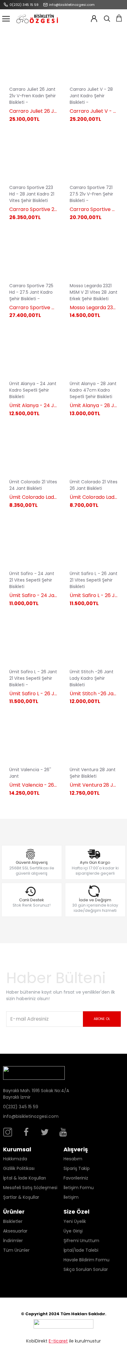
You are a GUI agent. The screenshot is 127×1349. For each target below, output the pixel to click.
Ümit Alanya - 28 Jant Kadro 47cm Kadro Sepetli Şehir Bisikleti (94, 405)
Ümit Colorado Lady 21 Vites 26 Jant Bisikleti (94, 497)
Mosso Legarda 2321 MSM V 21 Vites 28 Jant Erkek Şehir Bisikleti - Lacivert (94, 308)
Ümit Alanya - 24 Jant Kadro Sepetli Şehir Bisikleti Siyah (33, 405)
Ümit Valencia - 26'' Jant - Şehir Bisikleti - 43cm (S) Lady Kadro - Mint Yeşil (33, 785)
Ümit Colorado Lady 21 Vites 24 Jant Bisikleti (33, 497)
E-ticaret (58, 1341)
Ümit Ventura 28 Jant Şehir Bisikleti (94, 785)
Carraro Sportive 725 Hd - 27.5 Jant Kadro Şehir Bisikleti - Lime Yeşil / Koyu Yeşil (33, 308)
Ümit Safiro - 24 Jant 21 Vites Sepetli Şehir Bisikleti (33, 595)
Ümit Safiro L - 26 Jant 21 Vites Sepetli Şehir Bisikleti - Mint (94, 595)
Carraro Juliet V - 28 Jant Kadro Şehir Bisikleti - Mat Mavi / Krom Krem (94, 111)
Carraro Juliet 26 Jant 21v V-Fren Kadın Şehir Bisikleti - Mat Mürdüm (33, 111)
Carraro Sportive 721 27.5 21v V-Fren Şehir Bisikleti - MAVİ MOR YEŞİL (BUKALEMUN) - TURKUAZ (94, 209)
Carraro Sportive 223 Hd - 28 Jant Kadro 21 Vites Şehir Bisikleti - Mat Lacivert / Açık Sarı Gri (33, 209)
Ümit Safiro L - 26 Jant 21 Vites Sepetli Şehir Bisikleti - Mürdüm (33, 694)
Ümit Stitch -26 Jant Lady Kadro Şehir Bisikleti (94, 694)
